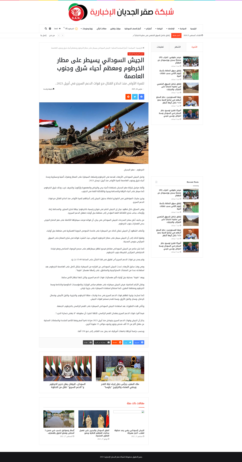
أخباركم (149, 28)
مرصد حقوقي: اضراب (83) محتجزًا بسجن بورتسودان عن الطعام (169, 60)
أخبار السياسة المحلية (119, 48)
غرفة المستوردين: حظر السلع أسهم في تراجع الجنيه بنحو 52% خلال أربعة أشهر (168, 99)
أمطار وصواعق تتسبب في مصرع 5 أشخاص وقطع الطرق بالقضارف (59, 432)
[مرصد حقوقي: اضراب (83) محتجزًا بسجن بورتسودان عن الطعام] (191, 61)
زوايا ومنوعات (87, 28)
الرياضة (159, 28)
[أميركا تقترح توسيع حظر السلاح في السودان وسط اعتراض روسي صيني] (191, 114)
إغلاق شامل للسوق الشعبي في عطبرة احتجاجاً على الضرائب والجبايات (144, 35)
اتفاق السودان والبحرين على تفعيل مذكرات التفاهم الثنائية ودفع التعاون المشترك (94, 433)
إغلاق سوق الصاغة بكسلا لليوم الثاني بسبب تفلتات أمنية (170, 73)
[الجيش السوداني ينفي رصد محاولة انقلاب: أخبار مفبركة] (128, 419)
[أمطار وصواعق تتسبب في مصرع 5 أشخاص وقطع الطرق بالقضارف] (58, 419)
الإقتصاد (171, 28)
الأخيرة (194, 47)
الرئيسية (193, 28)
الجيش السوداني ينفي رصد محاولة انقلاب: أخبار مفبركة (129, 432)
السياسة (183, 28)
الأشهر (178, 47)
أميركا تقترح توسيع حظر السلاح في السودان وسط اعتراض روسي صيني (170, 113)
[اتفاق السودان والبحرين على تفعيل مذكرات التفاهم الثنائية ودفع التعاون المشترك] (93, 419)
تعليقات (160, 47)
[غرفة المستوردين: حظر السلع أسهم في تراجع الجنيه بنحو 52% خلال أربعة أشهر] (191, 101)
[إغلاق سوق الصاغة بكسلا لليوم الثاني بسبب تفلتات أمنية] (191, 74)
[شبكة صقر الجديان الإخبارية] (121, 12)
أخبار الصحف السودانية (133, 28)
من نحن (52, 35)
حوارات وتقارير (115, 28)
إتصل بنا (43, 35)
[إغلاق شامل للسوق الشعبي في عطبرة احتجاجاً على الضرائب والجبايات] (191, 88)
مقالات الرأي (101, 28)
